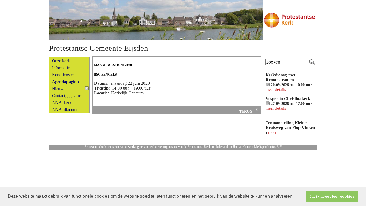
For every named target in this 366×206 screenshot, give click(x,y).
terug (246, 111)
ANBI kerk (62, 102)
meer (272, 132)
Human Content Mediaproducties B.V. (257, 147)
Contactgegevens (66, 95)
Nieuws (58, 88)
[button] (295, 197)
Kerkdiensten (63, 74)
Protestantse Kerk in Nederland (208, 147)
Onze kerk (61, 60)
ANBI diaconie (65, 109)
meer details (276, 89)
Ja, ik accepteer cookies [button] (331, 196)
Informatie (61, 67)
